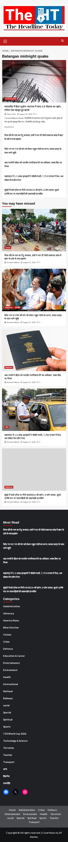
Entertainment (11, 662)
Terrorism (8, 747)
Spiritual (7, 719)
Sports (6, 726)
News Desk (11, 114)
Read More (9, 127)
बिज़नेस (6, 776)
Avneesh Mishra (13, 262)
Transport (8, 762)
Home (12, 809)
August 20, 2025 (26, 114)
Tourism (7, 754)
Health (7, 677)
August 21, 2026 (29, 262)
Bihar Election (11, 627)
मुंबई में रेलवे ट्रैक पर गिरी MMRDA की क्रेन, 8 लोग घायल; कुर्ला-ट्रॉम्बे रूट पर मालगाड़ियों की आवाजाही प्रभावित (32, 191)
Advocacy (8, 613)
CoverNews (48, 832)
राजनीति (17, 307)
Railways (8, 698)
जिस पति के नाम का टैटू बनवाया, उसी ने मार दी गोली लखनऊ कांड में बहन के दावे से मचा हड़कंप (33, 137)
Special (7, 712)
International (10, 684)
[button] (5, 41)
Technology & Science (15, 740)
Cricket (7, 634)
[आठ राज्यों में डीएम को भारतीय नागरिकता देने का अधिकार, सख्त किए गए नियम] (34, 350)
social (6, 705)
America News (11, 620)
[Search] (63, 41)
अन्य (6, 427)
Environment (10, 99)
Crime (7, 247)
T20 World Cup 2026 (14, 733)
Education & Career (14, 655)
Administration (11, 606)
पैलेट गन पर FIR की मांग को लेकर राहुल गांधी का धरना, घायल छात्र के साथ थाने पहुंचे (32, 150)
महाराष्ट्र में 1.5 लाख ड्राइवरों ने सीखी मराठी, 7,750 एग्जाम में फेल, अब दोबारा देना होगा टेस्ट (33, 178)
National (8, 307)
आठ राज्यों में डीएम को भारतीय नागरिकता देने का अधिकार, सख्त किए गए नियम (33, 164)
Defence (8, 648)
